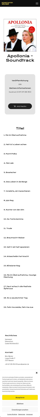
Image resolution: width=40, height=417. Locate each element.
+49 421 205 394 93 (11, 364)
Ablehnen (20, 404)
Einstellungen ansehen (20, 410)
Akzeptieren (20, 397)
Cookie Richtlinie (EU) (11, 343)
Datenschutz (21, 414)
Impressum (29, 414)
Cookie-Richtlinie (12, 414)
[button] (37, 373)
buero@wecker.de (23, 364)
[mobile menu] (37, 3)
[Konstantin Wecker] (7, 3)
